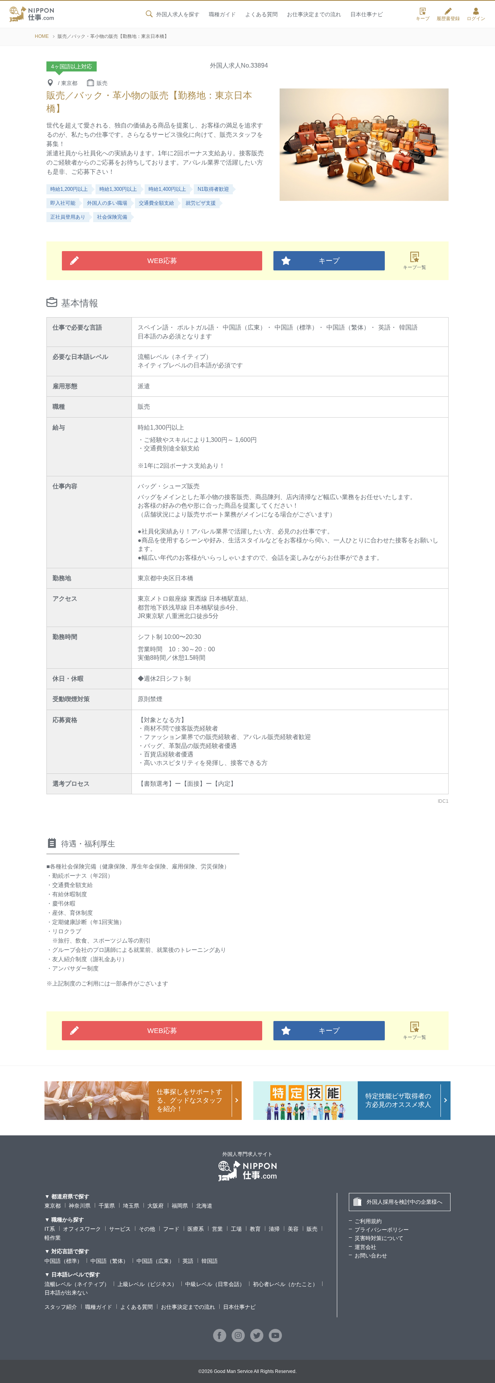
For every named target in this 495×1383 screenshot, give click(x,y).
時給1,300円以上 (118, 189)
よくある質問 (261, 14)
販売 (312, 1229)
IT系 (49, 1229)
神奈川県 (79, 1206)
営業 (217, 1229)
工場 (236, 1229)
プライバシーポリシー (382, 1230)
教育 (255, 1229)
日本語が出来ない (66, 1293)
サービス (120, 1229)
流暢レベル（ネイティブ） (76, 1284)
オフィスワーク (82, 1229)
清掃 (274, 1229)
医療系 (196, 1229)
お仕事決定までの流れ (314, 14)
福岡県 (180, 1206)
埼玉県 (131, 1206)
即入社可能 (62, 203)
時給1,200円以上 (69, 189)
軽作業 (52, 1238)
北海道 (204, 1206)
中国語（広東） (155, 1261)
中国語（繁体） (109, 1261)
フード (171, 1229)
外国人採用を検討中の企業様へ (404, 1202)
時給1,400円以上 (167, 189)
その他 (147, 1229)
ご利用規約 (368, 1221)
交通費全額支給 (156, 203)
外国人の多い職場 (107, 203)
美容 (293, 1229)
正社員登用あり (67, 217)
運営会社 (365, 1247)
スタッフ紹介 (60, 1307)
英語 (188, 1261)
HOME (42, 36)
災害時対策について (379, 1238)
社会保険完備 (112, 217)
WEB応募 (162, 261)
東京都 (52, 1206)
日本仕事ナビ (366, 14)
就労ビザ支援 (201, 203)
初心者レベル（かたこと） (285, 1284)
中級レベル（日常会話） (215, 1284)
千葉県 (107, 1206)
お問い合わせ (371, 1255)
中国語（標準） (63, 1261)
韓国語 (209, 1261)
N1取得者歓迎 (213, 189)
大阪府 (155, 1206)
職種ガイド (222, 14)
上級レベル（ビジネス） (147, 1284)
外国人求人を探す (178, 14)
